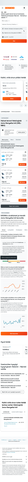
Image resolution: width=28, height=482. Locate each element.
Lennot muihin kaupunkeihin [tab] (19, 412)
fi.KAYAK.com (4, 439)
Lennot (9, 439)
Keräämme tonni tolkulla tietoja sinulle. (12, 459)
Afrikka (19, 439)
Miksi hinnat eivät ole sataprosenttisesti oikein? (12, 462)
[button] (2, 8)
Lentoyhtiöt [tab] (11, 230)
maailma (14, 439)
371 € (2, 14)
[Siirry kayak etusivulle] (9, 8)
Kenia (24, 439)
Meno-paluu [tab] (5, 139)
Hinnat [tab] (3, 230)
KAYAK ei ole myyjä (7, 456)
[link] (14, 333)
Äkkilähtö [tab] (18, 139)
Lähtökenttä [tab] (6, 412)
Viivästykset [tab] (19, 230)
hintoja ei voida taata (11, 452)
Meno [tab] (12, 139)
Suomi (5, 426)
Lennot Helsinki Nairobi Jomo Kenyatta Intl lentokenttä (10, 423)
